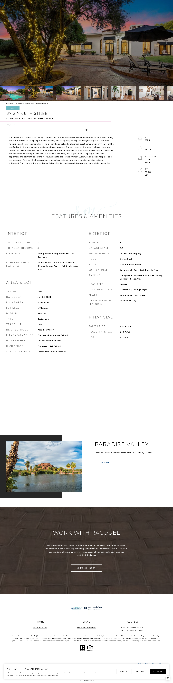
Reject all (124, 671)
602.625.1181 (40, 627)
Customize (141, 671)
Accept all (158, 671)
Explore (106, 462)
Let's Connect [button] (86, 568)
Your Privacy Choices (86, 680)
